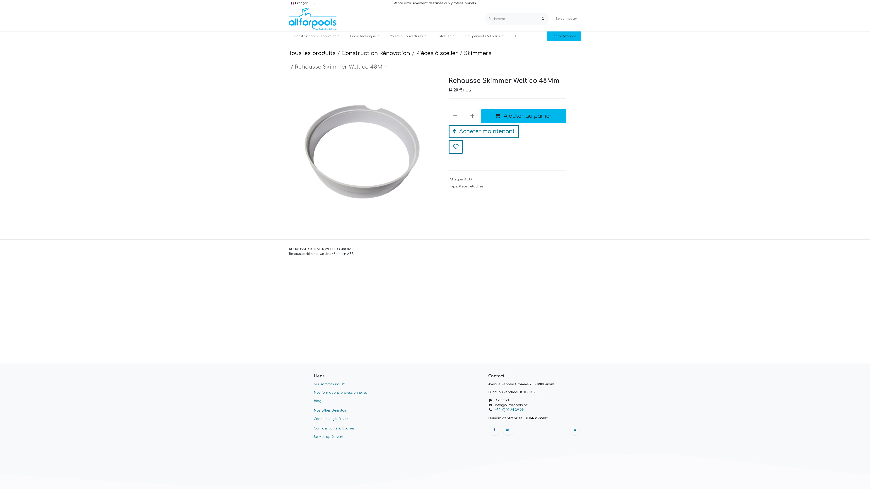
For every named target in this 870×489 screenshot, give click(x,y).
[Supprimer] (454, 152)
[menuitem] (317, 36)
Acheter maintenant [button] (486, 167)
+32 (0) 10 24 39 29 (510, 410)
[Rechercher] (543, 19)
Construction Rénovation (376, 53)
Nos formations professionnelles (340, 392)
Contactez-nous (564, 36)
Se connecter (566, 18)
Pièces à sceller (437, 53)
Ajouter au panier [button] (527, 152)
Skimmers (477, 53)
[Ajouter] (473, 152)
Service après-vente (329, 437)
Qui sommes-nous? (329, 384)
